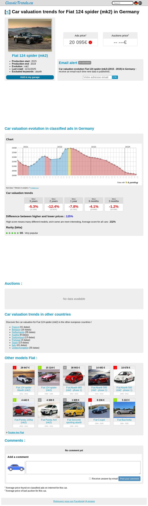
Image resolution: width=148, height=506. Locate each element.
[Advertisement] (74, 103)
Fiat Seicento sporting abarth (74, 421)
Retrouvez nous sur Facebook (68, 501)
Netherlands (18, 332)
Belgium (16, 329)
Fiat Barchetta (124, 420)
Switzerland (18, 337)
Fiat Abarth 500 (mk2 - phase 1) (124, 388)
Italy (14, 345)
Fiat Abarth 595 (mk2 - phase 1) (99, 388)
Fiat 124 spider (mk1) (49, 388)
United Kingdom (20, 348)
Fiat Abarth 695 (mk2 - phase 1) (74, 388)
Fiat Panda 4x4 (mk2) (49, 421)
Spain (15, 342)
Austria (15, 335)
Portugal (16, 340)
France (15, 327)
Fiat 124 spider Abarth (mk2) (23, 388)
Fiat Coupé (99, 420)
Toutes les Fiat (16, 432)
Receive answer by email (104, 478)
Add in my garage (30, 77)
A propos (90, 501)
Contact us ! (34, 188)
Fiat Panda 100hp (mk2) (24, 421)
